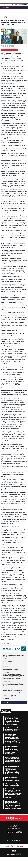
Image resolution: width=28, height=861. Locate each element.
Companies (15, 49)
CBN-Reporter (9, 49)
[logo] (5, 7)
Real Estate (10, 681)
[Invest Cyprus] (6, 17)
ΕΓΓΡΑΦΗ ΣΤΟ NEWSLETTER (13, 840)
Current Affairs (12, 695)
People (2, 49)
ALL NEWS (5, 702)
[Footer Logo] (10, 818)
